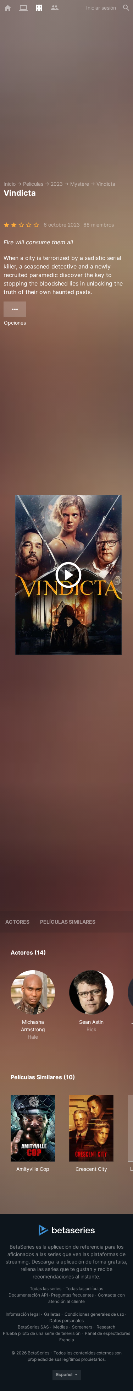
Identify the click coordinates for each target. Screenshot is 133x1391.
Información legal (23, 1314)
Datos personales (66, 1320)
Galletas (52, 1314)
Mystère (79, 184)
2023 (57, 184)
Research (105, 1327)
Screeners (82, 1327)
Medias (60, 1327)
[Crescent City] (91, 1128)
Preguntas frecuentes (72, 1295)
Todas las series (45, 1288)
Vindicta (105, 184)
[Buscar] (126, 8)
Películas (33, 184)
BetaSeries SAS (33, 1327)
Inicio (10, 184)
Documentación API (28, 1295)
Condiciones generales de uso (94, 1314)
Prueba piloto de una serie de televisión (42, 1333)
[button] (33, 1005)
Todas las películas (84, 1288)
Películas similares (67, 922)
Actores (17, 922)
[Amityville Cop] (33, 1128)
